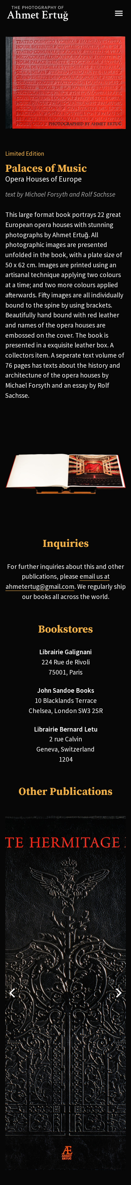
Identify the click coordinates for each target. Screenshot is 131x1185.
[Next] (118, 993)
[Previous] (13, 993)
